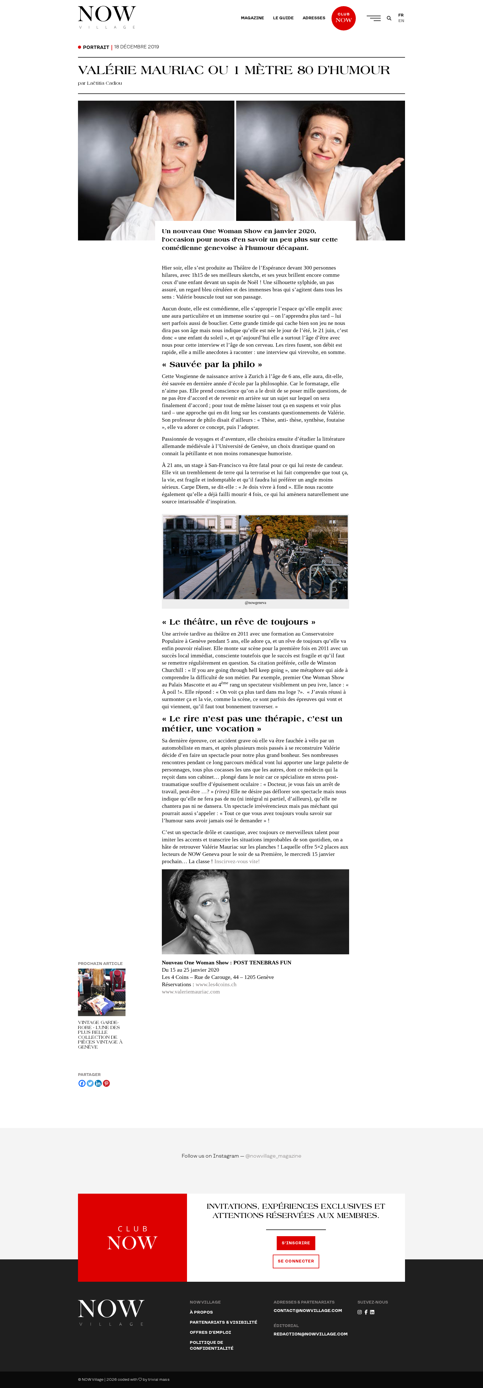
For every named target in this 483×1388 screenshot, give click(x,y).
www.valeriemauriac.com (191, 991)
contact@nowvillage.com (308, 1310)
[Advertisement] (255, 1048)
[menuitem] (252, 18)
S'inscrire (296, 1243)
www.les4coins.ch (216, 984)
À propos (201, 1312)
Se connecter (296, 1261)
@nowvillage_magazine (273, 1156)
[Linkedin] (98, 1083)
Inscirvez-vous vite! (237, 861)
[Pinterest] (106, 1083)
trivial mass (159, 1379)
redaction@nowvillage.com (311, 1334)
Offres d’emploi (210, 1332)
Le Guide (283, 18)
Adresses (314, 18)
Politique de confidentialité (211, 1345)
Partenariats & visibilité (223, 1322)
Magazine (252, 18)
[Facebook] (82, 1083)
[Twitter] (90, 1083)
